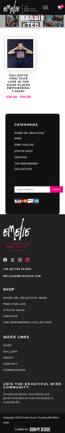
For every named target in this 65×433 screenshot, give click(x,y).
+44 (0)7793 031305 (17, 269)
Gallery (10, 351)
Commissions (14, 369)
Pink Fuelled (14, 304)
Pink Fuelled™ (24, 145)
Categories (26, 124)
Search (56, 189)
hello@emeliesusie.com (22, 276)
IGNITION (20, 157)
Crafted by (21, 429)
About (8, 357)
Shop (7, 345)
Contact (10, 363)
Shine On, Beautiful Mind (25, 297)
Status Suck (23, 151)
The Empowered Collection (27, 322)
